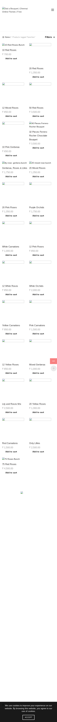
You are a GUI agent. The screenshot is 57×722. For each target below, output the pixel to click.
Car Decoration (9, 529)
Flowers (6, 543)
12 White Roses (10, 286)
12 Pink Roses (36, 246)
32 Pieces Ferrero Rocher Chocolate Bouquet (38, 136)
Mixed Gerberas (37, 364)
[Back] (6, 20)
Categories (27, 26)
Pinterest (6, 638)
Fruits (4, 560)
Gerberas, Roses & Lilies (14, 168)
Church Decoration (11, 525)
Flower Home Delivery (12, 517)
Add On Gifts (8, 573)
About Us (6, 621)
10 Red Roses (9, 50)
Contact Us (7, 646)
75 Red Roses (9, 464)
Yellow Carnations (11, 325)
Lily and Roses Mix (11, 404)
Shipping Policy (9, 599)
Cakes (5, 547)
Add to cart (11, 58)
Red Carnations (10, 443)
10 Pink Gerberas (11, 147)
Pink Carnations (37, 325)
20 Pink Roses (9, 207)
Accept (28, 717)
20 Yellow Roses (37, 404)
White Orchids (36, 286)
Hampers (6, 564)
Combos (6, 568)
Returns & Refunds (11, 591)
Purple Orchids (36, 207)
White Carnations (10, 246)
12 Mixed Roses (10, 108)
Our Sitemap (8, 607)
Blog (4, 642)
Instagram (7, 625)
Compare (25, 45)
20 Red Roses (36, 68)
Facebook (6, 629)
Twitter (5, 634)
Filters (48, 37)
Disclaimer (7, 603)
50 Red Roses (36, 108)
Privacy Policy (8, 586)
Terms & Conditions (11, 595)
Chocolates (7, 552)
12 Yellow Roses (10, 364)
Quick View (52, 50)
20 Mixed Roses (37, 168)
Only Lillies (34, 443)
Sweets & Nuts (9, 556)
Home (7, 37)
